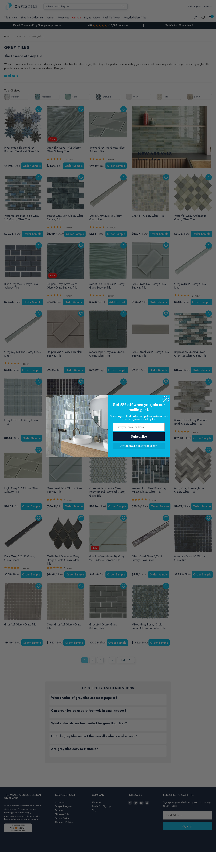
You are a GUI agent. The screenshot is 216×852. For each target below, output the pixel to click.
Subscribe (139, 436)
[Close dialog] (165, 399)
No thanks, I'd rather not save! (138, 446)
